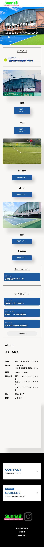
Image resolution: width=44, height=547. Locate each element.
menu (40, 3)
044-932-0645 (21, 372)
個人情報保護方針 (22, 528)
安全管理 (22, 532)
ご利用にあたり (22, 535)
